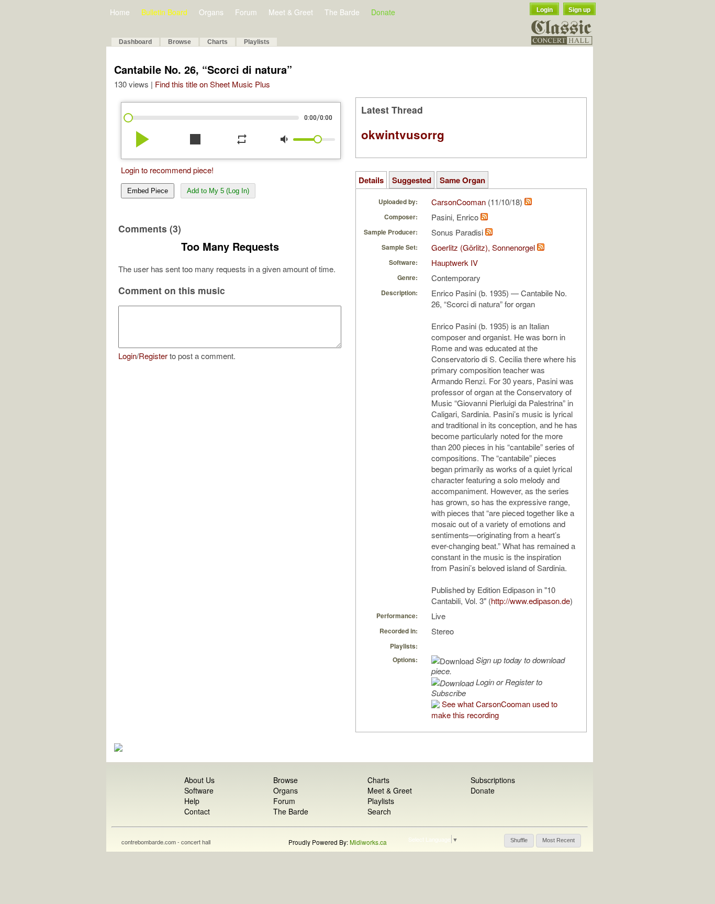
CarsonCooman (458, 201)
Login (545, 10)
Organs (211, 12)
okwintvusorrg (402, 134)
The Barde (342, 12)
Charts (217, 42)
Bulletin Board (164, 12)
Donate (383, 12)
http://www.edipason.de (530, 600)
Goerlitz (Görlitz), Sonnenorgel (483, 247)
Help (191, 801)
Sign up (579, 10)
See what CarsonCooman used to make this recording (494, 709)
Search (379, 811)
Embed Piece (147, 191)
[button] (519, 840)
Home (120, 12)
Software (199, 790)
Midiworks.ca (368, 842)
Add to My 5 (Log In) (218, 191)
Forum (246, 12)
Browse (179, 42)
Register (153, 355)
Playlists (257, 42)
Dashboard (135, 42)
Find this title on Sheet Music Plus (212, 84)
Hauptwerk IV (454, 262)
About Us (199, 780)
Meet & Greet (291, 12)
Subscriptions (493, 780)
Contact (197, 811)
